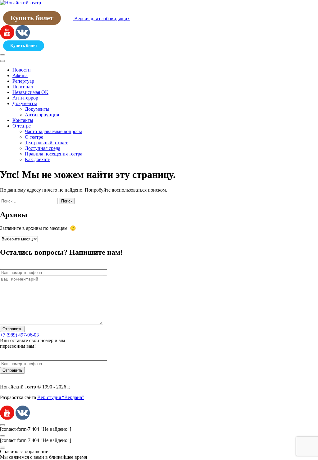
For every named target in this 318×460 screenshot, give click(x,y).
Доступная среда (42, 148)
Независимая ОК (30, 92)
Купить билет (32, 18)
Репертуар (23, 81)
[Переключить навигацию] (2, 55)
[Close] (2, 61)
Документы (24, 103)
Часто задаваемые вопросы (53, 131)
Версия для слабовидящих (101, 18)
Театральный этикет (46, 142)
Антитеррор (25, 97)
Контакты (22, 120)
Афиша (20, 75)
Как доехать (37, 159)
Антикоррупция (42, 114)
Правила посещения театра (53, 153)
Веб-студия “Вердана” (60, 397)
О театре (21, 125)
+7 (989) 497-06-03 (19, 334)
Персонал (22, 86)
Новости (21, 69)
